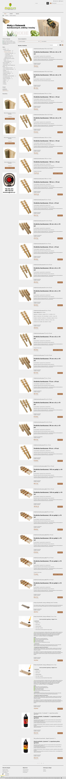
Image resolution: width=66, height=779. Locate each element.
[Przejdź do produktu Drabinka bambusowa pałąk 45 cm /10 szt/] (26, 516)
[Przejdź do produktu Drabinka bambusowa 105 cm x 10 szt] (26, 101)
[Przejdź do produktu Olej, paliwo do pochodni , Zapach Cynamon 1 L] (26, 745)
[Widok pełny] (62, 45)
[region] (33, 26)
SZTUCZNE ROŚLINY (6, 77)
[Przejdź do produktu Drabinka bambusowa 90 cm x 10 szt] (26, 452)
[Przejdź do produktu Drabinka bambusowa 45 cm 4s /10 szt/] (26, 227)
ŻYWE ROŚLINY (5, 63)
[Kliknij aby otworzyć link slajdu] (33, 26)
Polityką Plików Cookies (27, 777)
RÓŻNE (4, 81)
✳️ (34, 621)
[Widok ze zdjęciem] (60, 45)
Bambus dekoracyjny (7, 61)
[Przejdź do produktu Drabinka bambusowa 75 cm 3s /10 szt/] (26, 340)
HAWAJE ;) (5, 79)
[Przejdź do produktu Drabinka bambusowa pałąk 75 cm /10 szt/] (26, 562)
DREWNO (4, 70)
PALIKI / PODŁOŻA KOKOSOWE (8, 69)
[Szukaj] (48, 3)
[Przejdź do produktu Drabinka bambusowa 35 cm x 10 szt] (26, 207)
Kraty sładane (7, 54)
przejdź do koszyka (5, 90)
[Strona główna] (11, 7)
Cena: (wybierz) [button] (44, 41)
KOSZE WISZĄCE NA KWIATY (8, 67)
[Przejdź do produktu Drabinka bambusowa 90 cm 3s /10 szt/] (26, 406)
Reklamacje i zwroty (6, 771)
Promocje (4, 83)
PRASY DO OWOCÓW (6, 78)
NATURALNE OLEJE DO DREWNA (8, 75)
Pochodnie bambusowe (9, 53)
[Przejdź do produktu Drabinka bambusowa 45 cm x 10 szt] (26, 251)
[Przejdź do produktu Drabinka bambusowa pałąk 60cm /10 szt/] (26, 539)
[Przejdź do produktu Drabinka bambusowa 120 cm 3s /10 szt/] (26, 122)
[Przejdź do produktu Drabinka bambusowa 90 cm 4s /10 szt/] (26, 429)
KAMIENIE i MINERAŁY (7, 73)
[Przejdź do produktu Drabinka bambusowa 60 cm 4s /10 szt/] (26, 294)
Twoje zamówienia (25, 769)
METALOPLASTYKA (6, 71)
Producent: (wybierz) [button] (22, 41)
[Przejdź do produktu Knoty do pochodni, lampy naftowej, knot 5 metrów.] (26, 606)
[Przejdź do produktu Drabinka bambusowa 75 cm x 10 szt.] (26, 385)
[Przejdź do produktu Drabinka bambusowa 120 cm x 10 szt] (26, 145)
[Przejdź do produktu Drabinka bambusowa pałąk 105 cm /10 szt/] (26, 471)
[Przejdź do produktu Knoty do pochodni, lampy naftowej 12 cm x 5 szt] (26, 622)
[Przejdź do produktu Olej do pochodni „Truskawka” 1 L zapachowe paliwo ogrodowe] (26, 720)
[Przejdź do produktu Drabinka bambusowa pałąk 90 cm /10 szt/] (26, 584)
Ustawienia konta (25, 771)
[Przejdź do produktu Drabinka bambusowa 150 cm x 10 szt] (26, 166)
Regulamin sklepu (5, 769)
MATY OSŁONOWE (6, 62)
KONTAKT (44, 771)
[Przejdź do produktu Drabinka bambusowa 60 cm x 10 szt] (26, 318)
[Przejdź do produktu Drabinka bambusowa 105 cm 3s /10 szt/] (26, 56)
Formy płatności (5, 772)
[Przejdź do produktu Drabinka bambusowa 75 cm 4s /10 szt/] (26, 362)
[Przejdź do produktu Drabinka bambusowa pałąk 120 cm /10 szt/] (26, 494)
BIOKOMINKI (5, 74)
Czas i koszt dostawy (6, 773)
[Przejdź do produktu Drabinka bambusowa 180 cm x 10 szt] (26, 186)
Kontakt (44, 769)
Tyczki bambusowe (7, 50)
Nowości (4, 82)
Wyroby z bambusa (7, 51)
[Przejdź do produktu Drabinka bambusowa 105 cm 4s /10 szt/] (26, 78)
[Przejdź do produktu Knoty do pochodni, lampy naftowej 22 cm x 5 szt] (26, 670)
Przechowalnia (25, 772)
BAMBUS (4, 49)
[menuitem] (5, 13)
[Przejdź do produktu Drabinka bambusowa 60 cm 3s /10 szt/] (26, 272)
